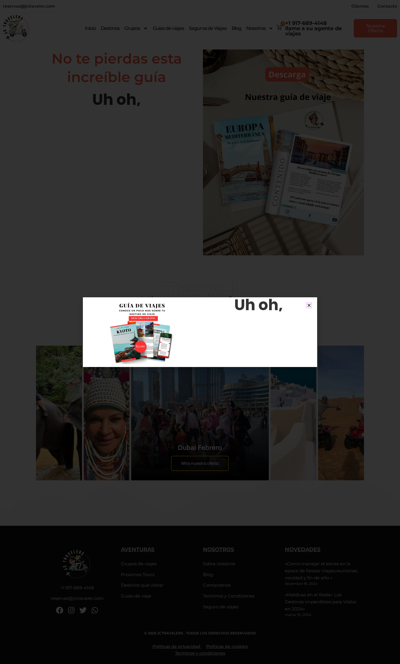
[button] (309, 305)
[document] (200, 332)
